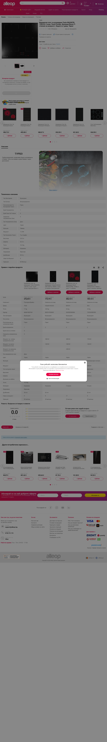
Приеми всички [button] (53, 374)
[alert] (53, 371)
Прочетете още (60, 370)
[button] (53, 378)
